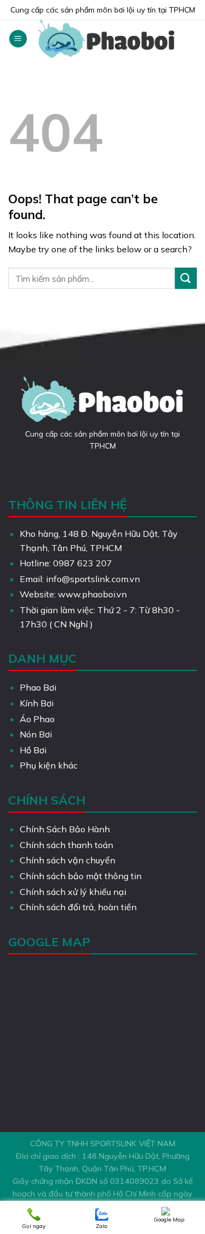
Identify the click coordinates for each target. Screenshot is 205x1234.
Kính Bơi (37, 703)
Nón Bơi (36, 734)
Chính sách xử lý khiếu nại (73, 891)
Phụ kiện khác (49, 765)
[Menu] (18, 39)
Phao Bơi (38, 687)
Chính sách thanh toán (66, 844)
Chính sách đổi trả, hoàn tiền (78, 907)
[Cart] (191, 39)
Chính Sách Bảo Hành (65, 829)
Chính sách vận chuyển (67, 860)
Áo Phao (37, 718)
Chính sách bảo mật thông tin (81, 875)
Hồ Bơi (33, 750)
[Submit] (186, 278)
